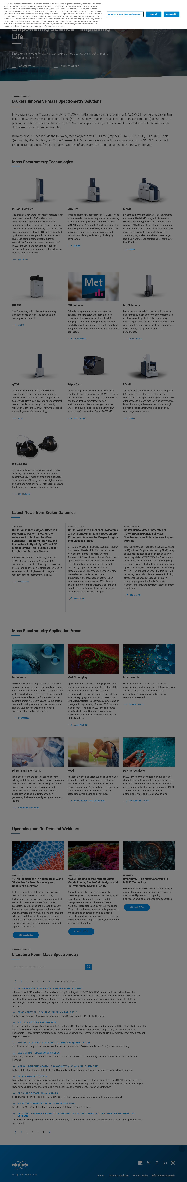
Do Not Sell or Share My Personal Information (125, 14)
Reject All (153, 14)
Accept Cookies (171, 14)
